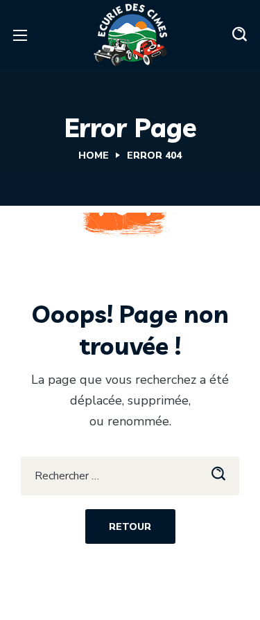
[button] (239, 34)
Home (93, 155)
